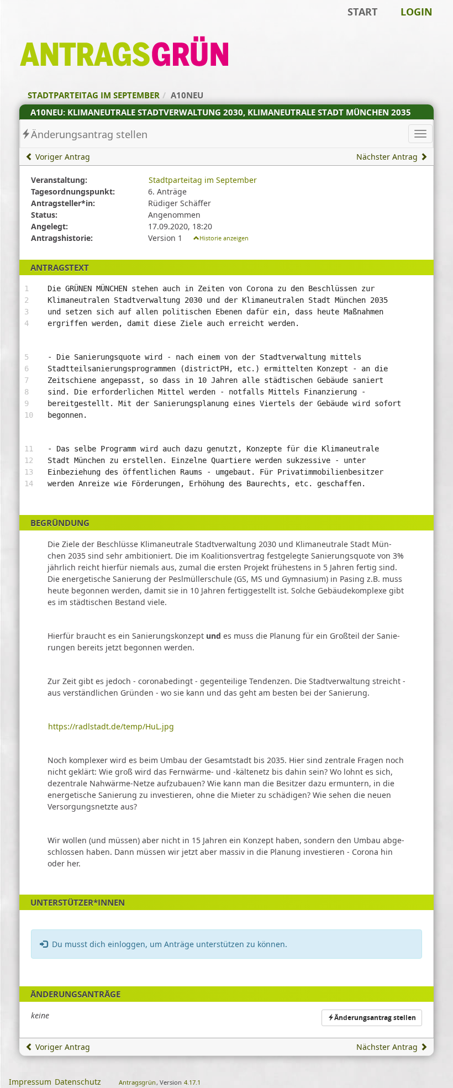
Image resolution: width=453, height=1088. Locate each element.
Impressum (30, 1081)
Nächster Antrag (388, 156)
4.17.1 (192, 1082)
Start (362, 11)
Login (417, 11)
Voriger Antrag (61, 156)
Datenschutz (78, 1081)
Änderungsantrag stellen (89, 134)
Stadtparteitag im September (203, 180)
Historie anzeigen (224, 238)
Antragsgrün (137, 1082)
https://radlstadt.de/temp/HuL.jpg (111, 726)
